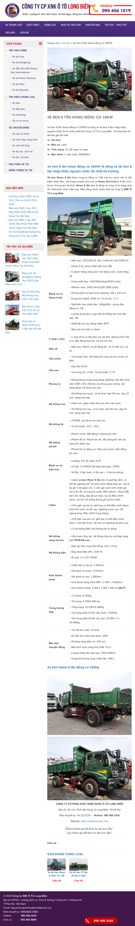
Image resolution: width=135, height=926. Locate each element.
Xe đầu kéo (18, 108)
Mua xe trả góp (70, 25)
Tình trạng (57, 149)
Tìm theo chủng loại (22, 97)
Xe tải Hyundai (20, 89)
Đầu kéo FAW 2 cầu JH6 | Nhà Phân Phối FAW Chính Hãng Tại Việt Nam (24, 212)
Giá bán (56, 140)
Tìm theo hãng (18, 50)
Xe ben (16, 102)
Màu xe (55, 144)
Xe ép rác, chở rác (22, 151)
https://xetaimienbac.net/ (94, 821)
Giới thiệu (33, 25)
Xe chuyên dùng (19, 127)
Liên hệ (24, 32)
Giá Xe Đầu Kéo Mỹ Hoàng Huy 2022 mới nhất (31, 295)
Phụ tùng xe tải (19, 164)
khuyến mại (93, 25)
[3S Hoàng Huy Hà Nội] (47, 10)
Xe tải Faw (18, 56)
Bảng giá (50, 25)
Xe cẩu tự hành (20, 133)
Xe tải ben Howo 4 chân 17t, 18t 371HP (56, 876)
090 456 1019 (103, 920)
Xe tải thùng (19, 114)
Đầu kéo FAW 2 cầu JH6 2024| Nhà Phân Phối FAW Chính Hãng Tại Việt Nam (23, 224)
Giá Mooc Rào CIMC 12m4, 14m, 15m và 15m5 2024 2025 (24, 200)
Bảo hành (57, 154)
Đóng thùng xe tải (20, 170)
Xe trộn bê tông (21, 145)
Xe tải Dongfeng (21, 62)
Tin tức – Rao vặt (116, 25)
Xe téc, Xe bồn (20, 157)
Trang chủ (15, 25)
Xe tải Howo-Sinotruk (24, 78)
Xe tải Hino (18, 84)
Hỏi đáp (10, 32)
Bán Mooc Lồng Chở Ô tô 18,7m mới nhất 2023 (31, 310)
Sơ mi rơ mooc (20, 120)
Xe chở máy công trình (25, 139)
